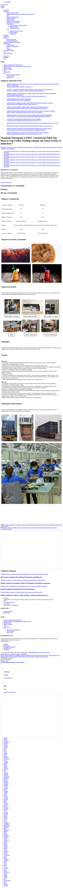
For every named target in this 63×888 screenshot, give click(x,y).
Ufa (8, 29)
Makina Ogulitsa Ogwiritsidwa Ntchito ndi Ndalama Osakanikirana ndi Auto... (26, 583)
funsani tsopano (4, 4)
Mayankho (6, 36)
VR (4, 52)
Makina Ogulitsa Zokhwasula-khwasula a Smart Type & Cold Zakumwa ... (25, 112)
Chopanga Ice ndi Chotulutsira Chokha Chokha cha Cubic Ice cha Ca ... (24, 120)
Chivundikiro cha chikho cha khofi (18, 25)
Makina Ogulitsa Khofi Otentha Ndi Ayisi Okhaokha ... (18, 589)
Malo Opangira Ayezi (54, 655)
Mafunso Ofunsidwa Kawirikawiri (12, 42)
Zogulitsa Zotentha (5, 654)
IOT (8, 47)
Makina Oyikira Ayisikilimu (13, 21)
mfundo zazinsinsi (45, 652)
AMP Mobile (24, 654)
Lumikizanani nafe (8, 53)
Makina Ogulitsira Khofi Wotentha (39, 656)
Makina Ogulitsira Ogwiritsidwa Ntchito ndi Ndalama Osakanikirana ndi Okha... (26, 130)
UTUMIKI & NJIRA (9, 50)
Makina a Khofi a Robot (13, 12)
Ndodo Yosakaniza (14, 28)
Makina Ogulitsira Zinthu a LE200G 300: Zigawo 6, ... (20, 86)
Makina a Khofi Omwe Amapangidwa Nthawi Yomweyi (20, 14)
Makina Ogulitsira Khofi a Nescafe (21, 656)
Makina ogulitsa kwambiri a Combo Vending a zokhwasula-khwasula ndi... (24, 595)
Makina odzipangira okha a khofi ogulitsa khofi (18, 100)
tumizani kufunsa (5, 641)
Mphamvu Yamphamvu (12, 46)
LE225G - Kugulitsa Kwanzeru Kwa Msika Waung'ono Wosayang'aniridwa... (26, 90)
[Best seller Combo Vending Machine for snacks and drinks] (21, 592)
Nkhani (5, 38)
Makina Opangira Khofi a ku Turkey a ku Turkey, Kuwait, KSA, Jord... (24, 134)
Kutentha (6, 35)
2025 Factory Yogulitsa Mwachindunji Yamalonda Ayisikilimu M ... (22, 577)
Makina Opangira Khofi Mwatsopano (13, 65)
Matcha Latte (13, 33)
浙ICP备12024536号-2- (35, 652)
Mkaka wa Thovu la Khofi (16, 31)
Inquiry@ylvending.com (13, 605)
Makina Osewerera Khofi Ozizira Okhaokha (37, 655)
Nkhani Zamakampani (12, 40)
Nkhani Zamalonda (11, 39)
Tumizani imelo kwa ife (6, 182)
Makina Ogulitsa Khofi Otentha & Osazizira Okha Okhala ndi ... (22, 104)
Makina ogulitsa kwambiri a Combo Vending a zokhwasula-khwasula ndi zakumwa (27, 108)
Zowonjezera (10, 24)
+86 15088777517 (10, 602)
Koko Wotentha (14, 32)
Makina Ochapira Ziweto (13, 22)
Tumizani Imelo (4, 661)
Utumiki (9, 49)
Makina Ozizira (10, 19)
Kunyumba (6, 10)
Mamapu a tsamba (15, 654)
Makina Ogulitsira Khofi (13, 17)
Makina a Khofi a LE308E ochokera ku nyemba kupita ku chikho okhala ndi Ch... (27, 96)
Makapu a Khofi (14, 26)
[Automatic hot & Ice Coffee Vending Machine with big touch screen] (24, 586)
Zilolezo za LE (10, 45)
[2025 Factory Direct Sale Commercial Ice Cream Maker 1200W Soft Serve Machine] (24, 574)
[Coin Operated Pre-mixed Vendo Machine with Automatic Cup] (23, 580)
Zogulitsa (6, 11)
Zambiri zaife (7, 43)
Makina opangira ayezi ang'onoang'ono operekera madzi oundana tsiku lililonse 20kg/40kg (29, 116)
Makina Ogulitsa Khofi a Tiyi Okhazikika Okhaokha (13, 655)
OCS (8, 15)
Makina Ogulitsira (11, 18)
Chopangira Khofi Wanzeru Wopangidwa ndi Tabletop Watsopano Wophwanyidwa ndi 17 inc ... (30, 126)
